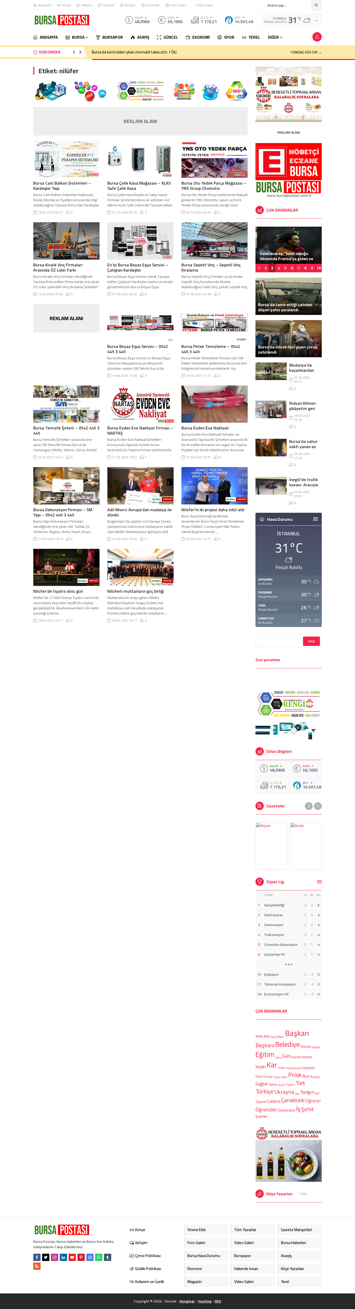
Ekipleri (316, 1047)
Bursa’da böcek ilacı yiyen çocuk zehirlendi (287, 349)
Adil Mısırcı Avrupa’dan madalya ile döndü (139, 512)
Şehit (307, 1109)
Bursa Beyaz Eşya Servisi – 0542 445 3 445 (137, 348)
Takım (272, 1085)
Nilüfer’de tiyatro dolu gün (58, 591)
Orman (268, 1076)
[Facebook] (37, 1257)
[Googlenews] (90, 1257)
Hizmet (306, 1057)
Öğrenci (313, 1100)
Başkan (297, 1033)
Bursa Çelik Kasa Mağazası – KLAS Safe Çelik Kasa (139, 185)
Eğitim (264, 1054)
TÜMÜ (303, 1193)
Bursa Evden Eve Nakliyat (205, 428)
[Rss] (37, 1266)
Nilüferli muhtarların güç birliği (135, 591)
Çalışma (273, 1101)
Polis (284, 1077)
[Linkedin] (63, 1257)
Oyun (277, 1077)
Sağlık (261, 1083)
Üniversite (286, 1110)
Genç (278, 1057)
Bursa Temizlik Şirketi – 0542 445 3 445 (66, 430)
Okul (258, 1077)
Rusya (314, 1076)
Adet (259, 1036)
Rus (305, 1076)
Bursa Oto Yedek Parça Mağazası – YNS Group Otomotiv (213, 185)
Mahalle (309, 1068)
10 (319, 268)
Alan (267, 1036)
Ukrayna (284, 1092)
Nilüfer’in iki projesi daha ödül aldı (213, 510)
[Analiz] (306, 846)
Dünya (305, 1046)
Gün (286, 1056)
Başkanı (264, 1045)
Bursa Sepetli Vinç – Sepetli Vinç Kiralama (211, 267)
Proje (294, 1074)
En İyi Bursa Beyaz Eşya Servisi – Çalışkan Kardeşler (137, 267)
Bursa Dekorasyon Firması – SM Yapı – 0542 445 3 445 (62, 512)
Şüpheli (261, 1116)
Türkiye (264, 1091)
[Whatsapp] (98, 1257)
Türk (300, 1083)
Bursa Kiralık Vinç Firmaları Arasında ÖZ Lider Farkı (58, 267)
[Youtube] (72, 1257)
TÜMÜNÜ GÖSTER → (306, 52)
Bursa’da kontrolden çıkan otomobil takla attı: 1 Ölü (134, 52)
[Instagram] (54, 1257)
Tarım (281, 1085)
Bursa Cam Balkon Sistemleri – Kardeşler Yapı (62, 185)
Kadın (260, 1067)
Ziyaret (261, 1101)
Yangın (307, 1092)
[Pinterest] (81, 1257)
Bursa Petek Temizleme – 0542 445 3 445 (210, 348)
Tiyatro (290, 1085)
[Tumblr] (107, 1257)
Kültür (282, 1068)
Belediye (287, 1044)
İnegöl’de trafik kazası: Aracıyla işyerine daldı (303, 484)
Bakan (280, 1036)
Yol (317, 1093)
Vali (297, 1093)
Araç (273, 1037)
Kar (272, 1064)
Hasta (295, 1056)
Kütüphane (294, 1068)
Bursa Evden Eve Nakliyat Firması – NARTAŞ (140, 430)
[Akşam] (271, 846)
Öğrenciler (266, 1109)
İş (298, 1108)
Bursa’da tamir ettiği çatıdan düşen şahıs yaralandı (285, 307)
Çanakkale (293, 1100)
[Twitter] (45, 1257)
